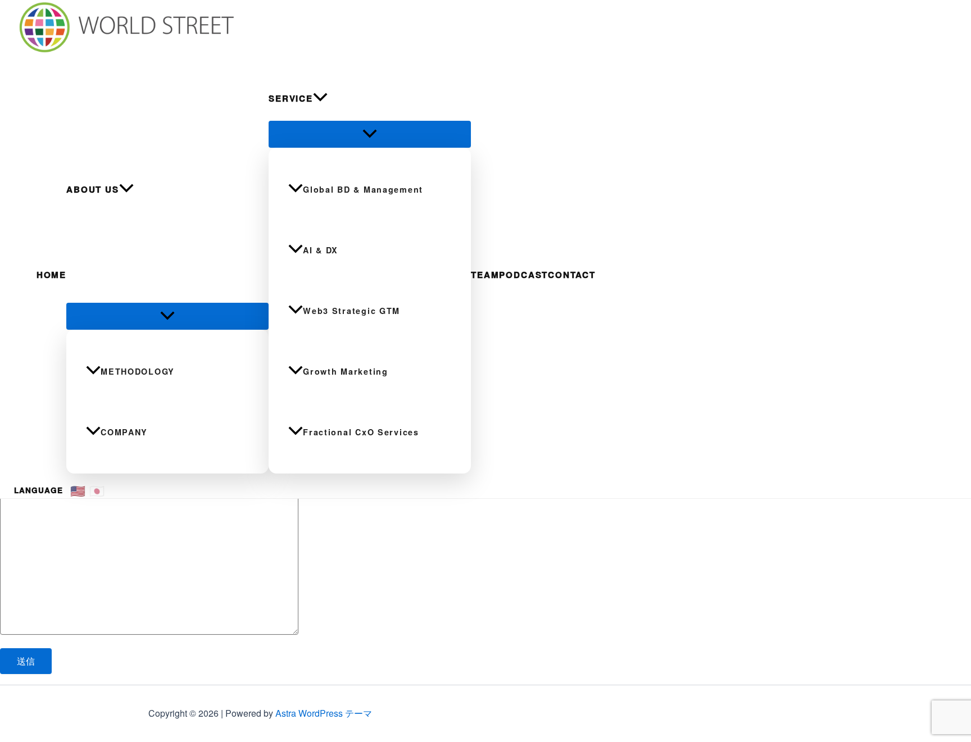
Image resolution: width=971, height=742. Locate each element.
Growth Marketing (345, 371)
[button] (126, 189)
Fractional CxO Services (361, 432)
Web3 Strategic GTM (351, 310)
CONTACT (572, 274)
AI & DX (320, 250)
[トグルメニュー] (167, 316)
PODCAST (523, 274)
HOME (51, 274)
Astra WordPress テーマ (323, 713)
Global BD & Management (363, 189)
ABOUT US (92, 189)
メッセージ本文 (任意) (39, 477)
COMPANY (124, 432)
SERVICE (291, 98)
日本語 (97, 490)
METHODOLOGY (138, 371)
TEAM (485, 274)
